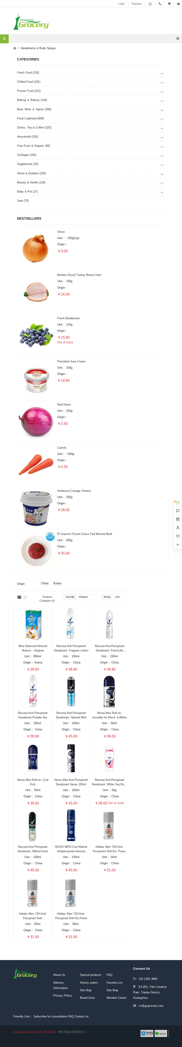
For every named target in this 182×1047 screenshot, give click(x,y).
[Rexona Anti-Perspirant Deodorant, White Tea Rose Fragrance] (109, 758)
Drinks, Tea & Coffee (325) (34, 127)
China (44, 583)
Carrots (62, 447)
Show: (107, 596)
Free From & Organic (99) (33, 145)
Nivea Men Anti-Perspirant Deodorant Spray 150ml (71, 782)
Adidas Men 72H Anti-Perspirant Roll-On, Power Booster (109, 849)
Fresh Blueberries (68, 318)
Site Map (85, 990)
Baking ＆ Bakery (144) (32, 100)
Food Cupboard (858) (30, 118)
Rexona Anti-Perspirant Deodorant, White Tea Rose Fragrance (109, 782)
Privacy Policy (62, 995)
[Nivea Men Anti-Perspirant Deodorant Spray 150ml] (71, 758)
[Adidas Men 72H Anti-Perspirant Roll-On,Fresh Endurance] (71, 892)
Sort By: (70, 596)
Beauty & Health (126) (31, 182)
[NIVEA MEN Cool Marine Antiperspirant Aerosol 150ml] (71, 825)
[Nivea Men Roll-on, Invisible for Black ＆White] (109, 691)
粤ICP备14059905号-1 (72, 1032)
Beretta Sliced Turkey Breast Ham (79, 275)
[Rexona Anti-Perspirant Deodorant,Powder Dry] (33, 691)
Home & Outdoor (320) (31, 173)
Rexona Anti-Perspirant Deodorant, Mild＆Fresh (33, 849)
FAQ (109, 975)
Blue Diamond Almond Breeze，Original (33, 648)
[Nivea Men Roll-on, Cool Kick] (33, 758)
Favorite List (115, 982)
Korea (57, 583)
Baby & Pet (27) (27, 191)
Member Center (116, 997)
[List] (25, 597)
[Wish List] (169, 3)
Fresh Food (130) (28, 72)
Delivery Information (60, 985)
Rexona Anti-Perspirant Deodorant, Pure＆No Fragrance (109, 648)
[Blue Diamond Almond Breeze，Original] (33, 624)
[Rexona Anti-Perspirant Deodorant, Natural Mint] (71, 691)
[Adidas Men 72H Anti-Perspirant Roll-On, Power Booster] (109, 825)
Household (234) (27, 136)
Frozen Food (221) (29, 90)
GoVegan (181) (26, 155)
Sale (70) (23, 200)
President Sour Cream (71, 361)
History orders (89, 982)
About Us (59, 975)
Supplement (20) (27, 164)
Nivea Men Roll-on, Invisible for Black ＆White (109, 715)
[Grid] (19, 597)
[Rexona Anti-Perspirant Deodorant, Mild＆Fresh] (33, 825)
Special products (90, 975)
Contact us (82, 1016)
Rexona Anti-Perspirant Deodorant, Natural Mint (71, 715)
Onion (61, 231)
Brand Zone (87, 997)
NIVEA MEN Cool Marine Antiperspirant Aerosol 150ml (71, 849)
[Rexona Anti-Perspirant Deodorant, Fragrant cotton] (71, 624)
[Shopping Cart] (178, 3)
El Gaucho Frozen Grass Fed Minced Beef (84, 534)
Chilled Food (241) (28, 81)
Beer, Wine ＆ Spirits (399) (34, 109)
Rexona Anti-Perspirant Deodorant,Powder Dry (32, 715)
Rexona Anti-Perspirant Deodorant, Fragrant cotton (71, 648)
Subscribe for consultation (50, 1016)
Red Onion (64, 404)
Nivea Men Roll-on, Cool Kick (32, 782)
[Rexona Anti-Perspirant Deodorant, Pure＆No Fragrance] (109, 624)
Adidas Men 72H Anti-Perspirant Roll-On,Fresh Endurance (71, 916)
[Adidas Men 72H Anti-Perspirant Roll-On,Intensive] (33, 892)
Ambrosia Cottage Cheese (74, 490)
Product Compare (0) (47, 598)
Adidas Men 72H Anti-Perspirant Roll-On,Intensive (33, 916)
